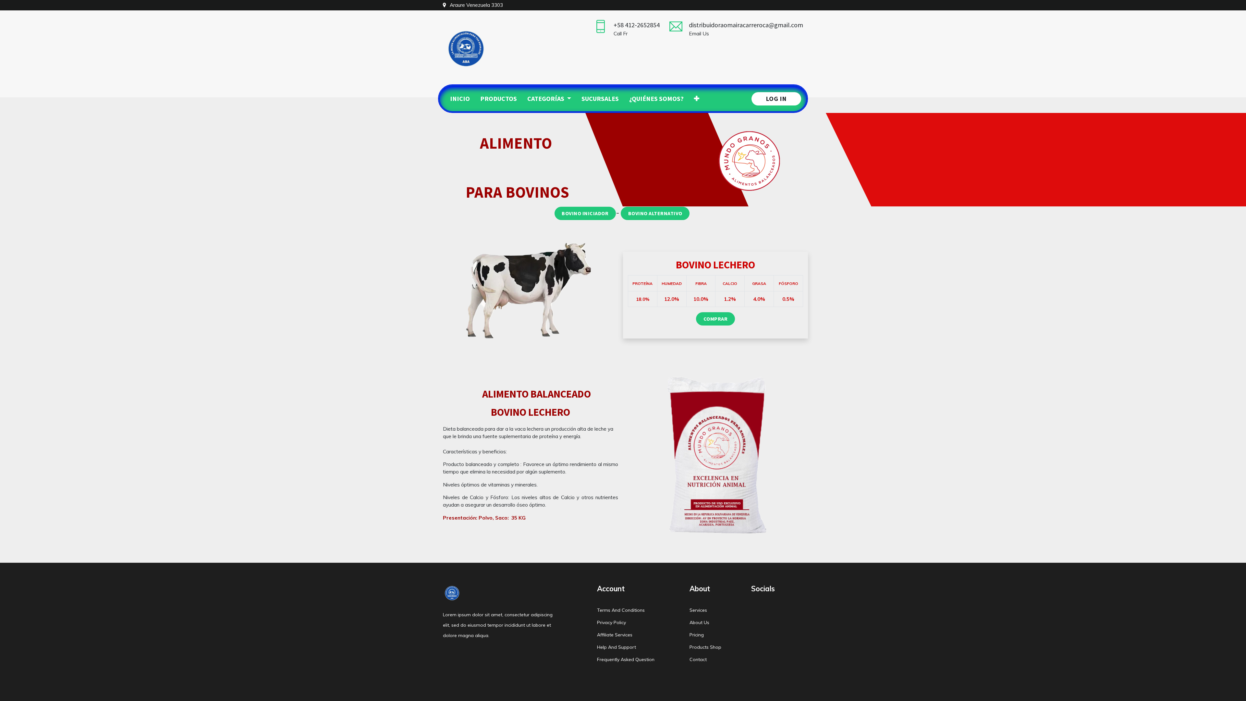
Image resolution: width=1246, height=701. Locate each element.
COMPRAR (715, 318)
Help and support (616, 647)
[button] (696, 99)
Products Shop (705, 647)
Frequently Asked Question (625, 659)
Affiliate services (614, 635)
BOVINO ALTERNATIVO (655, 213)
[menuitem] (460, 99)
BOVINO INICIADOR (585, 213)
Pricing (697, 635)
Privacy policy (611, 622)
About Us (699, 622)
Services (698, 610)
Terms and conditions (621, 610)
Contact (698, 659)
